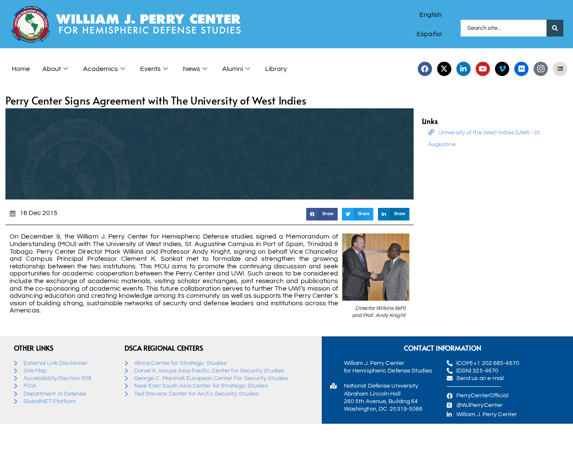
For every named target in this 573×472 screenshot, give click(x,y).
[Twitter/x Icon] (444, 69)
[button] (322, 214)
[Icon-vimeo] (502, 69)
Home (21, 69)
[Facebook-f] (425, 69)
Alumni (232, 69)
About (51, 69)
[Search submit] (555, 28)
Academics (100, 69)
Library (276, 69)
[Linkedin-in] (463, 69)
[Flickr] (521, 69)
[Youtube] (483, 69)
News (191, 69)
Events (150, 69)
